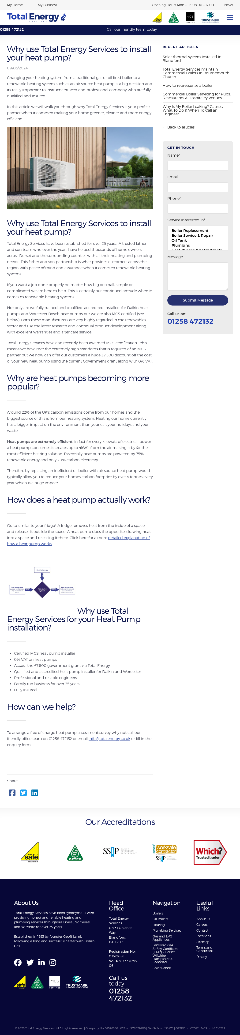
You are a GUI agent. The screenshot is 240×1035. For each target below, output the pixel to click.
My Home (15, 5)
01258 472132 (12, 29)
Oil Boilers (160, 919)
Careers (201, 924)
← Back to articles (179, 127)
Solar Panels (162, 968)
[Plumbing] (198, 245)
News (228, 5)
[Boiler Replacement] (198, 230)
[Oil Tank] (198, 240)
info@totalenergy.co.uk (109, 739)
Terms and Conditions (204, 949)
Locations (203, 936)
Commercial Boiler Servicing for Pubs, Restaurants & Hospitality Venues (197, 96)
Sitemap (202, 942)
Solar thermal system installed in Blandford (192, 59)
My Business (47, 5)
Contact (202, 930)
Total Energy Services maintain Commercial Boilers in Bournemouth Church (196, 73)
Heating (159, 925)
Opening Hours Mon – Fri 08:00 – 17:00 (183, 5)
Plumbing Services (167, 930)
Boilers (158, 913)
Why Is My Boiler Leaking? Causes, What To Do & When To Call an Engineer (193, 110)
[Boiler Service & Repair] (198, 235)
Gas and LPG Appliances (162, 937)
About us (203, 919)
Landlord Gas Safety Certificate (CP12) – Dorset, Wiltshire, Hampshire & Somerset (165, 953)
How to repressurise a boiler (188, 85)
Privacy (201, 957)
